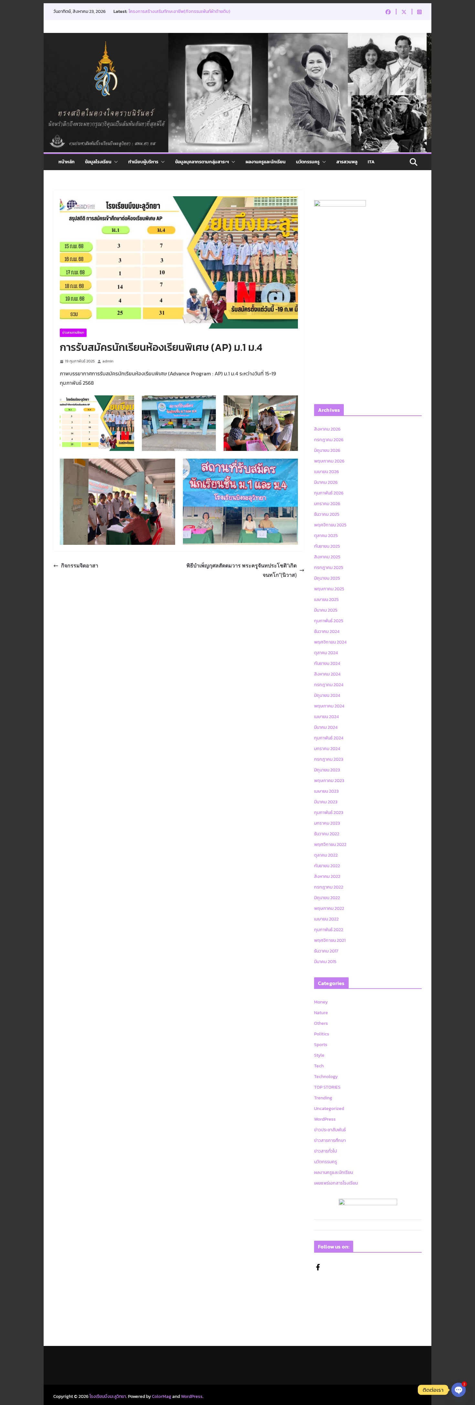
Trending (323, 1097)
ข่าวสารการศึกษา (73, 332)
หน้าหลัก (66, 161)
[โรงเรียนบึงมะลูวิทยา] (237, 37)
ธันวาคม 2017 (326, 951)
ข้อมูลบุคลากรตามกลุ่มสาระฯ (202, 161)
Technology (326, 1076)
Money (321, 1002)
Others (321, 1023)
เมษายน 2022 (326, 919)
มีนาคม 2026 (326, 482)
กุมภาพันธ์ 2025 (328, 620)
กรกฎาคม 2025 (328, 567)
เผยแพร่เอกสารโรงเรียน (336, 1183)
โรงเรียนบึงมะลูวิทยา (108, 1396)
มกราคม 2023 (327, 823)
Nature (321, 1012)
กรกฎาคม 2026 (328, 439)
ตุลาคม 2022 (326, 855)
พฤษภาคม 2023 (329, 780)
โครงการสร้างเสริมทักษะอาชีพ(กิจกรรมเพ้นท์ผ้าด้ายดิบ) (179, 11)
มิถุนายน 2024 (327, 695)
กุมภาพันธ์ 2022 (328, 929)
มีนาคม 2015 (325, 961)
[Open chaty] (458, 1390)
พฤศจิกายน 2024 (330, 642)
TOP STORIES (327, 1087)
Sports (320, 1044)
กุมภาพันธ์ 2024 (328, 738)
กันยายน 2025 (327, 546)
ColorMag (161, 1396)
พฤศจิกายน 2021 (329, 940)
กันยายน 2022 (327, 865)
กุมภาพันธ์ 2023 (328, 812)
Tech (319, 1066)
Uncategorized (329, 1108)
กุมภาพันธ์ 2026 (328, 493)
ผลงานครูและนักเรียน (266, 161)
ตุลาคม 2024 (326, 652)
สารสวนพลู (346, 161)
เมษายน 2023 (326, 791)
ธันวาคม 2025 (326, 514)
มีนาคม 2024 (326, 727)
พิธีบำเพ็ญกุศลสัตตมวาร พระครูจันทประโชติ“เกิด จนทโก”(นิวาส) (241, 570)
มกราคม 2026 (327, 503)
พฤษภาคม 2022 (329, 908)
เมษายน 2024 (326, 716)
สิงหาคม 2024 (327, 674)
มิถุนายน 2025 (327, 578)
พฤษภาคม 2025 (329, 588)
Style (319, 1055)
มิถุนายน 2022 (327, 897)
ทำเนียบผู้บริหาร (143, 161)
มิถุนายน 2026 (327, 450)
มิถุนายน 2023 (327, 770)
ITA (371, 161)
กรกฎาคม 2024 (328, 684)
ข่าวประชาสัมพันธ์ (330, 1129)
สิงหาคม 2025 (327, 557)
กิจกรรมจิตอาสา (79, 565)
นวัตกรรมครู (308, 161)
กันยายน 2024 (327, 663)
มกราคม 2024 (327, 748)
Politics (321, 1034)
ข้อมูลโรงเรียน (98, 161)
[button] (114, 162)
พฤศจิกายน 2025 (330, 525)
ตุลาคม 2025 (326, 535)
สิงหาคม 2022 (327, 876)
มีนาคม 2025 (325, 610)
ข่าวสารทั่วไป (325, 1151)
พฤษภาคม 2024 (329, 706)
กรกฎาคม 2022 (328, 887)
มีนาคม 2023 (325, 802)
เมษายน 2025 (326, 599)
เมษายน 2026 (326, 471)
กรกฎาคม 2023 (328, 759)
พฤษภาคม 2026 (329, 461)
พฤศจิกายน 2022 (330, 844)
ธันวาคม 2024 (327, 631)
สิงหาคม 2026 (327, 429)
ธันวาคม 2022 (326, 833)
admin (107, 361)
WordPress (325, 1119)
